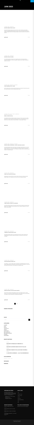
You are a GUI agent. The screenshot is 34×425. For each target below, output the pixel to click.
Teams (11, 358)
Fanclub (5, 327)
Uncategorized (6, 335)
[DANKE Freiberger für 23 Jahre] (17, 76)
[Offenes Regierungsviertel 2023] (17, 252)
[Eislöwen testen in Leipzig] (17, 47)
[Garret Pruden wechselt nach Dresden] (17, 194)
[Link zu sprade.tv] (17, 380)
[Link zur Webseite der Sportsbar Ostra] (17, 370)
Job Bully (5, 329)
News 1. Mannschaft (11, 289)
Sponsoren (5, 334)
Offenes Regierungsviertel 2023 (9, 261)
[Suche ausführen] (29, 320)
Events (5, 326)
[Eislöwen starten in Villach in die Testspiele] (5, 349)
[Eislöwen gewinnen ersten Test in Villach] (5, 346)
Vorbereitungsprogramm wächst (10, 232)
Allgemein (5, 289)
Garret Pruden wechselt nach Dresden (11, 203)
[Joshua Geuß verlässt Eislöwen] (17, 165)
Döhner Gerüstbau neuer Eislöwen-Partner (11, 290)
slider (9, 358)
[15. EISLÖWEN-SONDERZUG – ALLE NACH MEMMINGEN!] (5, 352)
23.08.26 (5, 407)
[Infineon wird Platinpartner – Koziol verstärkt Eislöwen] (17, 135)
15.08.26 (8, 351)
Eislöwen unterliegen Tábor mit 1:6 (15, 343)
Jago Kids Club (6, 328)
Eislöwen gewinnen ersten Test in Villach (16, 346)
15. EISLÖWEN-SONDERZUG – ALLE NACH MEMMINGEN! (10, 414)
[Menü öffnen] (32, 1)
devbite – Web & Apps (18, 421)
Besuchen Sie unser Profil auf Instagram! (22, 406)
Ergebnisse (5, 358)
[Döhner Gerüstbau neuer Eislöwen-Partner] (17, 281)
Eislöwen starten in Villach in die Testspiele (17, 349)
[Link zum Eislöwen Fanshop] (17, 376)
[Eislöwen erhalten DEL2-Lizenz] (17, 18)
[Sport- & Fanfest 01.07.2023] (17, 106)
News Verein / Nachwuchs (8, 333)
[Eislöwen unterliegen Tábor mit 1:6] (5, 343)
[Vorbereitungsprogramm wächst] (17, 223)
